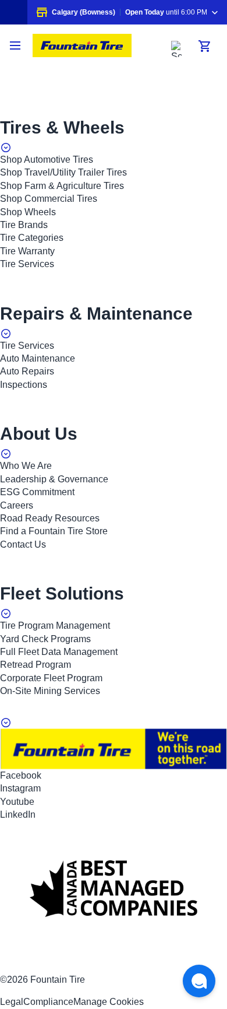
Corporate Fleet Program (51, 678)
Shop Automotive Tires (46, 159)
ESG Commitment (37, 492)
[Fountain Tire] (82, 45)
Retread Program (35, 665)
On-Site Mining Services (50, 691)
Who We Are (26, 466)
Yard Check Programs (45, 639)
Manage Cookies (108, 1002)
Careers (16, 505)
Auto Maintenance (37, 358)
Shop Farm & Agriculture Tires (62, 186)
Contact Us (23, 544)
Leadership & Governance (54, 479)
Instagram (20, 788)
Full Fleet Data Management (59, 652)
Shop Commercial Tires (48, 199)
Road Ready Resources (50, 518)
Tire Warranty (27, 251)
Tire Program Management (55, 625)
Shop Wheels (28, 212)
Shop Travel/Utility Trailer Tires (63, 172)
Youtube (17, 802)
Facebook (20, 775)
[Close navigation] (16, 45)
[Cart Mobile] (205, 46)
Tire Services (27, 264)
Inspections (23, 385)
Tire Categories (31, 238)
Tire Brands (24, 225)
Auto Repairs (27, 371)
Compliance (48, 1002)
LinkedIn (18, 814)
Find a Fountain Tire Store (54, 531)
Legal (11, 1002)
